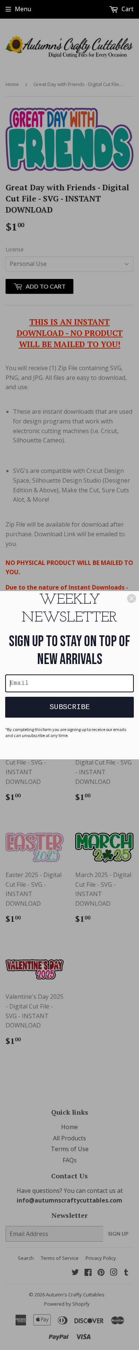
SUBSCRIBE (70, 707)
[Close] (131, 598)
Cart (126, 9)
